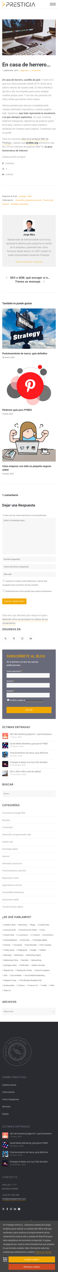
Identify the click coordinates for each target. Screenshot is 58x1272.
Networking (36, 960)
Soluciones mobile (10, 899)
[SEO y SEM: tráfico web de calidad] (5, 773)
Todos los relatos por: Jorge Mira (29, 262)
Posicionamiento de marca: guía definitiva (29, 753)
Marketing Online (11, 960)
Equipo (5, 1114)
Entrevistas (25, 940)
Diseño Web (9, 935)
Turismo (21, 985)
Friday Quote (9, 950)
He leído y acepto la (26, 700)
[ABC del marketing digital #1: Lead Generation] (5, 736)
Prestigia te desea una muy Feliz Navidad (28, 762)
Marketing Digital (33, 955)
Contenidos (7, 827)
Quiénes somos (9, 1085)
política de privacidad (34, 700)
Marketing (19, 955)
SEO (5, 975)
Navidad (24, 960)
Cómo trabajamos (10, 1099)
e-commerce (22, 935)
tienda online (9, 985)
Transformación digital (12, 907)
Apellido (11, 690)
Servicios (6, 1106)
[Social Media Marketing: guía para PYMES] (5, 745)
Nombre (11, 680)
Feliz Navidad (31, 945)
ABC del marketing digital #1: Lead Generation (31, 734)
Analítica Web (9, 925)
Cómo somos (8, 1092)
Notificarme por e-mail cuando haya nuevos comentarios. (28, 591)
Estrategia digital (10, 849)
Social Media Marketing (13, 892)
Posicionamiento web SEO (14, 870)
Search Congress (42, 970)
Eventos (7, 945)
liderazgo (7, 955)
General (5, 204)
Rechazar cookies (32, 1267)
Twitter (44, 985)
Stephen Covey (10, 980)
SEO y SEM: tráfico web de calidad (25, 771)
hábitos (43, 950)
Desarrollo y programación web (28, 200)
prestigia (22, 196)
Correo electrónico (15, 671)
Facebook (18, 945)
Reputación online (10, 878)
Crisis (42, 930)
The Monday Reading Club (30, 980)
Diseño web (48, 200)
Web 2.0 (7, 990)
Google (33, 950)
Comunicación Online (28, 930)
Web (30, 196)
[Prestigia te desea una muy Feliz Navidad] (5, 764)
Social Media (16, 975)
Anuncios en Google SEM (13, 813)
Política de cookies (43, 1252)
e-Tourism (35, 935)
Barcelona (23, 925)
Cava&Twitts (44, 925)
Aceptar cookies (31, 1259)
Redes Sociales (38, 965)
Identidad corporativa (19, 204)
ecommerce (48, 935)
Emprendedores (10, 940)
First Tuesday (45, 945)
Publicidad (24, 965)
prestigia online (10, 965)
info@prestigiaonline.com (14, 1199)
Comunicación (10, 930)
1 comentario (35, 70)
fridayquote (22, 950)
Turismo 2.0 (33, 985)
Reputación (8, 970)
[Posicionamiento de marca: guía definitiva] (5, 755)
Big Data (6, 820)
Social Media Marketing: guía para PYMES (29, 743)
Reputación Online (24, 970)
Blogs (32, 925)
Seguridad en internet (12, 885)
